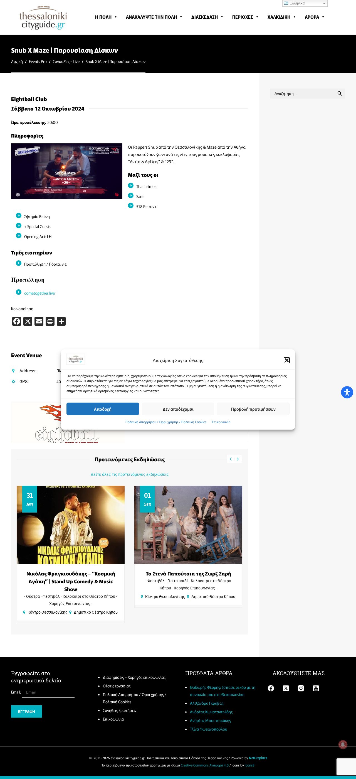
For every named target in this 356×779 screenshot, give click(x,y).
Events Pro (38, 61)
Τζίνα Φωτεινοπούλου (208, 729)
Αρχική (17, 61)
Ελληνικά (296, 3)
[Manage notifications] (342, 744)
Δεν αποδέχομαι (178, 409)
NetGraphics (258, 758)
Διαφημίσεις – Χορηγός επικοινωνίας (134, 677)
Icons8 (249, 765)
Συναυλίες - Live (66, 61)
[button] (287, 360)
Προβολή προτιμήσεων (253, 409)
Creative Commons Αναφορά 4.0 (205, 765)
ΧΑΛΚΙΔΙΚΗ (279, 16)
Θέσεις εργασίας (116, 686)
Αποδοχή (103, 409)
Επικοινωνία (221, 421)
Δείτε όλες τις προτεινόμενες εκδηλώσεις (130, 474)
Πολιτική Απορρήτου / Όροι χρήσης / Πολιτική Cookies (165, 421)
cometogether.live (39, 293)
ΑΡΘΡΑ (312, 16)
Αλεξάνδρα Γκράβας (206, 703)
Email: (16, 692)
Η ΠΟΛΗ (103, 16)
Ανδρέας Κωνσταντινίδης (211, 711)
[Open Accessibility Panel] (347, 392)
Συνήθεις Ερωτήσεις (119, 710)
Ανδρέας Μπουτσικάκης (210, 720)
